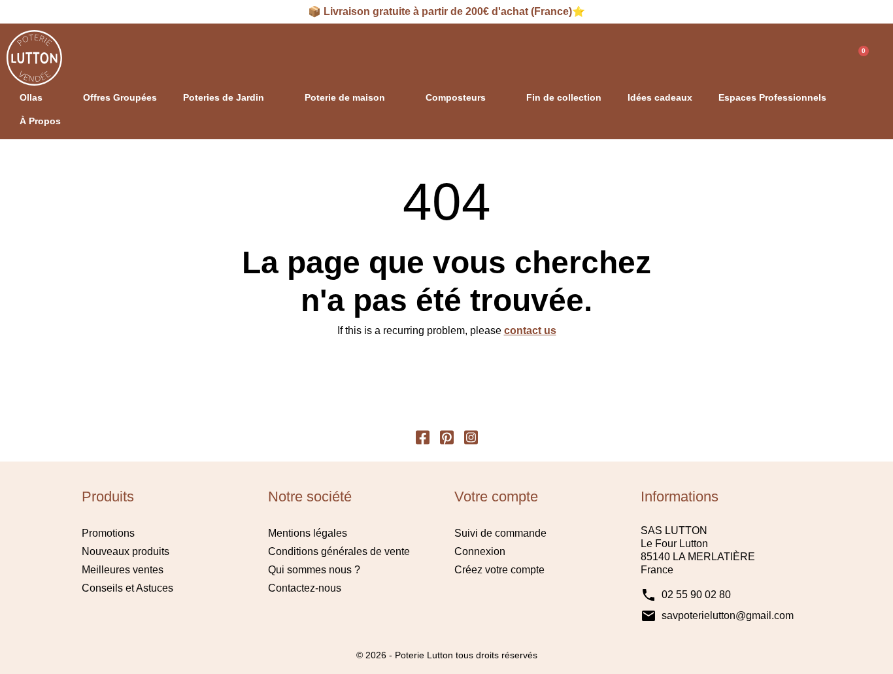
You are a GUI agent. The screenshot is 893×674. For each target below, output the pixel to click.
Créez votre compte (499, 569)
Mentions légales (307, 533)
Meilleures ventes (122, 569)
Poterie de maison (345, 97)
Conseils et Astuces (127, 588)
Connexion (479, 551)
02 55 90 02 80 (696, 594)
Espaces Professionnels (772, 97)
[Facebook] (423, 436)
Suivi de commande (500, 533)
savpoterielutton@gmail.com (728, 615)
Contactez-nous (304, 588)
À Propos (40, 121)
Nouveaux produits (125, 551)
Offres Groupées (120, 97)
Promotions (108, 533)
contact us (530, 330)
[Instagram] (471, 436)
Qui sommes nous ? (314, 569)
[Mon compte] (817, 58)
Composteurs (456, 97)
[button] (785, 58)
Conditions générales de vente (339, 551)
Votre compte (496, 496)
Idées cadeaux (660, 97)
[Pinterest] (447, 436)
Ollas (31, 97)
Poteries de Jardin (223, 97)
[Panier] (858, 58)
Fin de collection (563, 97)
